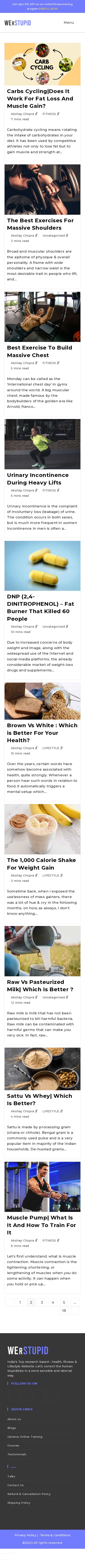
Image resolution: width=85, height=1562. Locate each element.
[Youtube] (51, 1395)
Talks (11, 1476)
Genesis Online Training (24, 1436)
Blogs (11, 1427)
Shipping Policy (18, 1502)
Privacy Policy (25, 1535)
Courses (13, 1445)
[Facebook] (26, 1395)
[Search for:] (78, 23)
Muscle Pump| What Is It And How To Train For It (41, 1225)
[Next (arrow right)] (5, 1559)
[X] (13, 1395)
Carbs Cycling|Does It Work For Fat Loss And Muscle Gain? (40, 98)
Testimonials (16, 1454)
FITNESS (49, 114)
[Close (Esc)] (13, 1553)
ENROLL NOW (48, 8)
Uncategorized (53, 235)
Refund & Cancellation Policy (29, 1494)
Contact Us (15, 1485)
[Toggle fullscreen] (5, 1553)
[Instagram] (39, 1395)
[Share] (9, 1553)
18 (64, 1310)
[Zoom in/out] (1, 1553)
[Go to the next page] (75, 1311)
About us (14, 1419)
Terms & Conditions (55, 1535)
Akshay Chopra (22, 114)
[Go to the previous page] (9, 1302)
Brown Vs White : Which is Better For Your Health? (42, 733)
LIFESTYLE (50, 748)
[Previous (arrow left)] (1, 1559)
